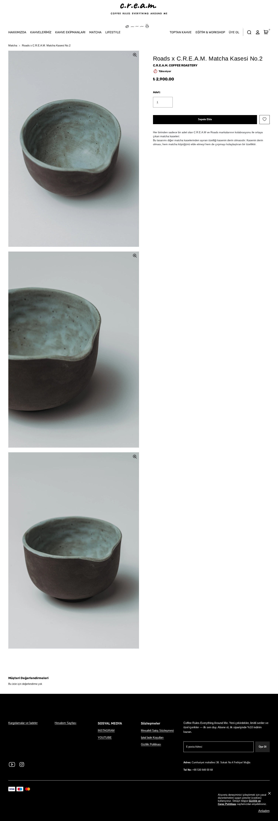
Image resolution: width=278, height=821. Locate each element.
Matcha (12, 45)
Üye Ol (262, 746)
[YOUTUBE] (12, 764)
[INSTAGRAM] (22, 764)
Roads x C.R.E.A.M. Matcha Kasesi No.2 (46, 45)
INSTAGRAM (106, 730)
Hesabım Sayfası (65, 722)
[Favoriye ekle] (264, 119)
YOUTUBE (105, 737)
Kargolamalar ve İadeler (23, 722)
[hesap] (257, 32)
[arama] (249, 32)
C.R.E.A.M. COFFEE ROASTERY (175, 65)
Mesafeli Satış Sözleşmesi (157, 730)
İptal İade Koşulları (152, 737)
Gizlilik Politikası (151, 744)
